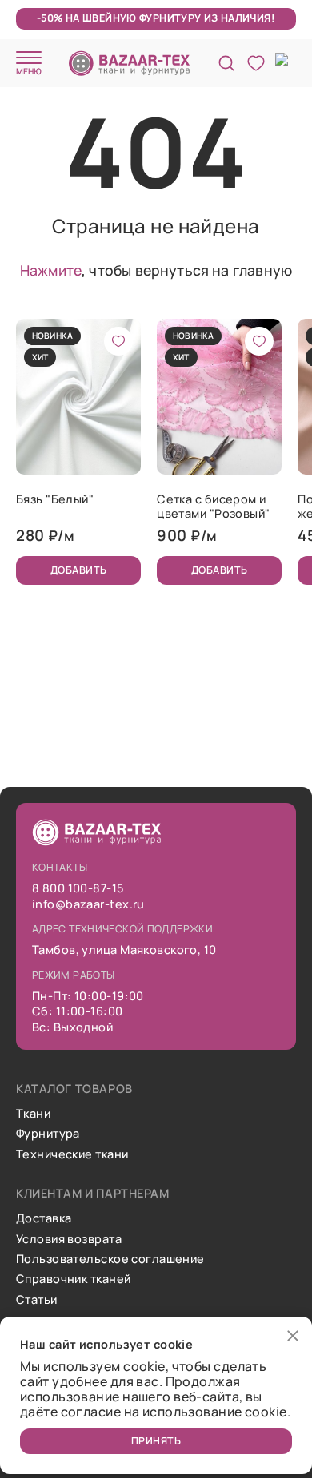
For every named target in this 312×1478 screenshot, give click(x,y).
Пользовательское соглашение (110, 1258)
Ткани (33, 1113)
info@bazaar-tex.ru (88, 904)
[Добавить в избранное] (118, 341)
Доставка (44, 1218)
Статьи (37, 1299)
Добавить (78, 570)
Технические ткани (72, 1154)
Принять (156, 1441)
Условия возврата (69, 1239)
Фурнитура (48, 1133)
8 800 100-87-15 (78, 888)
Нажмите (51, 270)
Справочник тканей (73, 1278)
